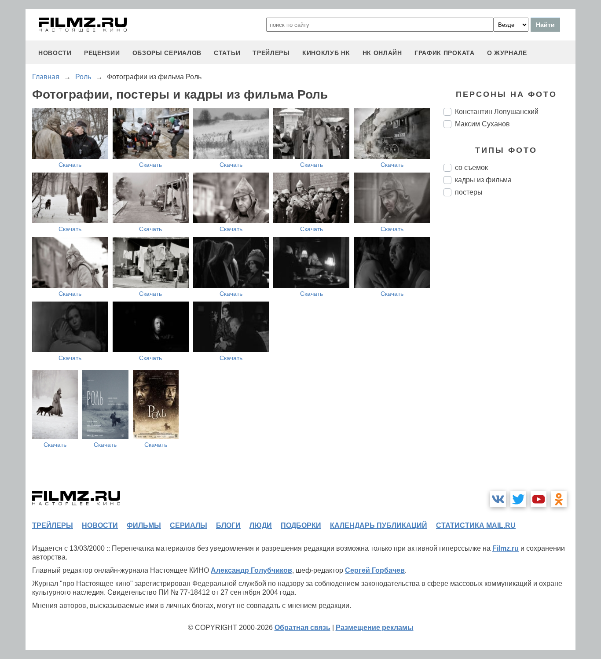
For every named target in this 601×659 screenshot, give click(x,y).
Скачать (70, 164)
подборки (301, 525)
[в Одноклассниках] (559, 499)
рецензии (102, 52)
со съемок (471, 167)
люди (260, 525)
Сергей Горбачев (375, 570)
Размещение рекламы (375, 627)
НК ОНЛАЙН (382, 52)
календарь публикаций (378, 525)
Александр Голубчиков (251, 570)
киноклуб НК (326, 52)
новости (55, 52)
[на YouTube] (538, 499)
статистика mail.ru (476, 525)
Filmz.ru (505, 548)
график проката (444, 52)
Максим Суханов (482, 124)
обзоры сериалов (167, 52)
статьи (227, 52)
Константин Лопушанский (497, 111)
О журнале (507, 52)
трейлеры (271, 52)
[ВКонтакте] (498, 499)
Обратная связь (302, 627)
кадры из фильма (483, 180)
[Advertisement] (509, 350)
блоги (228, 525)
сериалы (188, 525)
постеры (469, 192)
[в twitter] (518, 499)
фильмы (144, 525)
